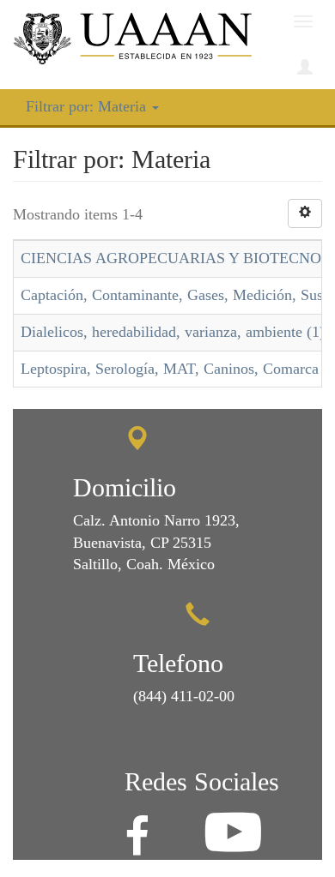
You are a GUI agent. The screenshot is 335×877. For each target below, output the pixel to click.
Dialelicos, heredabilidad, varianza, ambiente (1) (173, 331)
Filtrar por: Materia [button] (88, 106)
